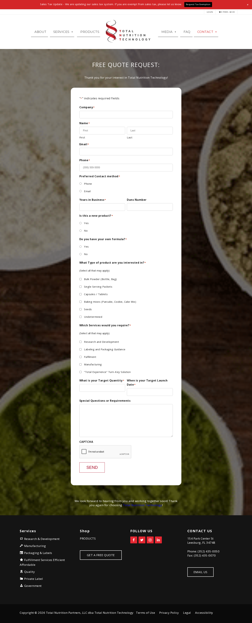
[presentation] (105, 452)
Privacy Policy (169, 613)
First (82, 137)
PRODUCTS (88, 538)
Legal (187, 613)
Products (89, 32)
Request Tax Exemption (198, 4)
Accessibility (204, 613)
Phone (88, 183)
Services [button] (61, 32)
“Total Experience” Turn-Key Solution (107, 372)
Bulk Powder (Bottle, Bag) (100, 279)
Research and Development (101, 341)
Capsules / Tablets (96, 294)
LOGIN (210, 12)
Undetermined (93, 316)
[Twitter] (142, 539)
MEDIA (167, 32)
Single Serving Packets (98, 286)
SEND (92, 467)
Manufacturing (93, 364)
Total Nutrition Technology (142, 505)
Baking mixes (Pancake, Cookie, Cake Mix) (110, 301)
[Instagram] (150, 539)
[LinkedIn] (158, 539)
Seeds (88, 309)
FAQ (187, 32)
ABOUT (40, 32)
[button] (248, 4)
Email (87, 191)
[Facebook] (133, 539)
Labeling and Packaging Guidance (104, 349)
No (86, 230)
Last (129, 137)
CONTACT (205, 32)
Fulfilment (90, 357)
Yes (86, 223)
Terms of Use (145, 613)
